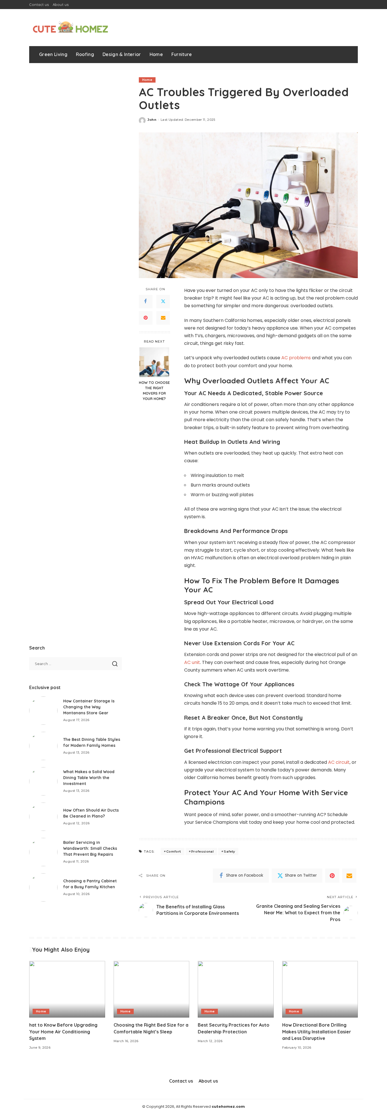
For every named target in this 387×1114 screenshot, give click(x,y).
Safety (229, 851)
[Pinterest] (145, 318)
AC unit (192, 662)
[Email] (163, 318)
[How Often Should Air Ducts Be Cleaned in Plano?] (43, 817)
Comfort (173, 851)
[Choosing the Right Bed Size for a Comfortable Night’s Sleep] (152, 989)
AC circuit (339, 762)
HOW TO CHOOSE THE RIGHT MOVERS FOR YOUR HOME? (154, 390)
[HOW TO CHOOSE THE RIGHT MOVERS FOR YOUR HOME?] (154, 362)
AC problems (296, 357)
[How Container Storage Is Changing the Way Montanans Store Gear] (43, 710)
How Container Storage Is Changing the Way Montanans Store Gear (88, 706)
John (152, 120)
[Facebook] (145, 301)
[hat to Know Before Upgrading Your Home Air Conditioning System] (67, 989)
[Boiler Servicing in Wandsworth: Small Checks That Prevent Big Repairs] (43, 852)
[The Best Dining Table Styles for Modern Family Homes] (43, 746)
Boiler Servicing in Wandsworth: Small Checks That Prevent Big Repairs (90, 848)
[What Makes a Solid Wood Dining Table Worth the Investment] (43, 781)
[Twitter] (163, 301)
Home (147, 80)
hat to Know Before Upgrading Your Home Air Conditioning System (63, 1031)
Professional (202, 851)
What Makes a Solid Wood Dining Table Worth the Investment (88, 777)
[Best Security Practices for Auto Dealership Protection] (236, 989)
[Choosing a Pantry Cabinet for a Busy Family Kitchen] (43, 887)
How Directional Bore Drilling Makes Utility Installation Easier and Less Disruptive (316, 1031)
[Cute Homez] (70, 27)
